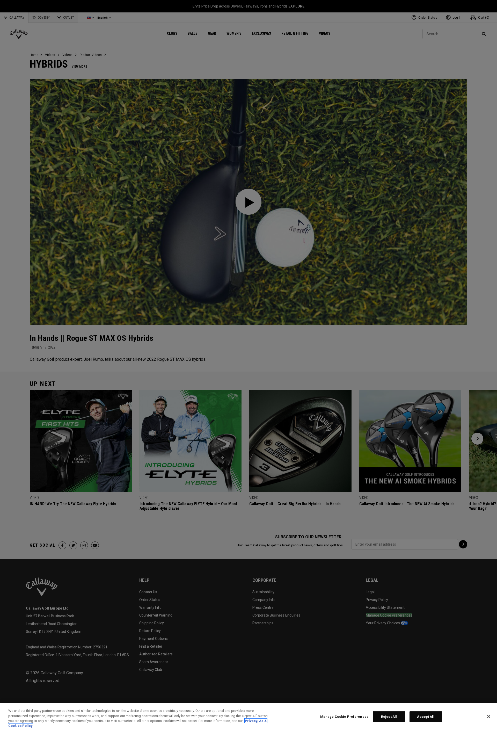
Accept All (425, 717)
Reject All (389, 717)
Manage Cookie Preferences (344, 717)
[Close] (488, 716)
